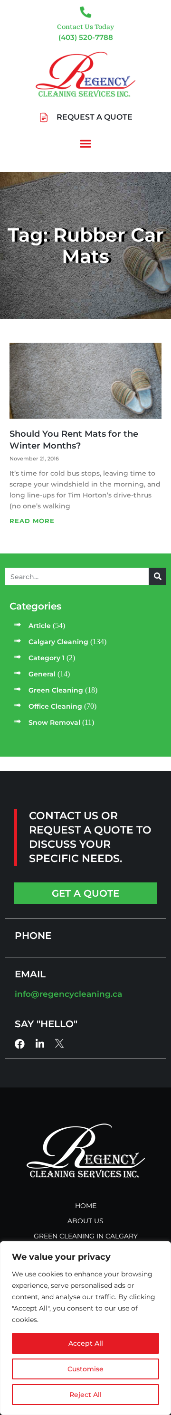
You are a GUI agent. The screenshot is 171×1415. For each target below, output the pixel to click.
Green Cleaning (55, 690)
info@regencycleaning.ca (68, 994)
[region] (85, 1328)
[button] (85, 143)
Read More (32, 521)
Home (85, 1205)
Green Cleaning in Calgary (86, 1236)
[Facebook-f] (20, 1044)
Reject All (85, 1394)
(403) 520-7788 (85, 37)
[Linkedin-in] (40, 1044)
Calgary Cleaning (58, 641)
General (42, 674)
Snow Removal (54, 722)
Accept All (85, 1343)
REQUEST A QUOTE (95, 117)
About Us (85, 1221)
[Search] (157, 576)
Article (39, 625)
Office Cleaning (55, 706)
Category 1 (46, 658)
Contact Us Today (85, 26)
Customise (85, 1369)
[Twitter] (60, 1043)
